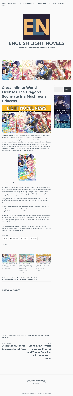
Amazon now (18, 230)
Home (4, 3)
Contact (5, 5)
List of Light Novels (26, 3)
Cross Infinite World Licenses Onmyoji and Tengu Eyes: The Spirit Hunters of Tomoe (39, 351)
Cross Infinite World (8, 135)
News (35, 278)
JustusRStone (24, 278)
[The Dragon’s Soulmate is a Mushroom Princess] (9, 258)
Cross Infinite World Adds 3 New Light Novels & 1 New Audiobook (43, 265)
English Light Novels (36, 43)
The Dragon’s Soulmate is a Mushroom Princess (9, 264)
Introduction (41, 3)
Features (52, 3)
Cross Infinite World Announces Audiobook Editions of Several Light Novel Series (26, 266)
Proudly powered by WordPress (29, 393)
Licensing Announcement (28, 279)
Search (56, 86)
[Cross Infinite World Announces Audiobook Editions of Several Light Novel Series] (26, 258)
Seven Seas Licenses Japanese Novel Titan (14, 346)
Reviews (61, 3)
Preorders (12, 3)
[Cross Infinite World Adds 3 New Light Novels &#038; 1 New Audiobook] (43, 258)
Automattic (48, 393)
